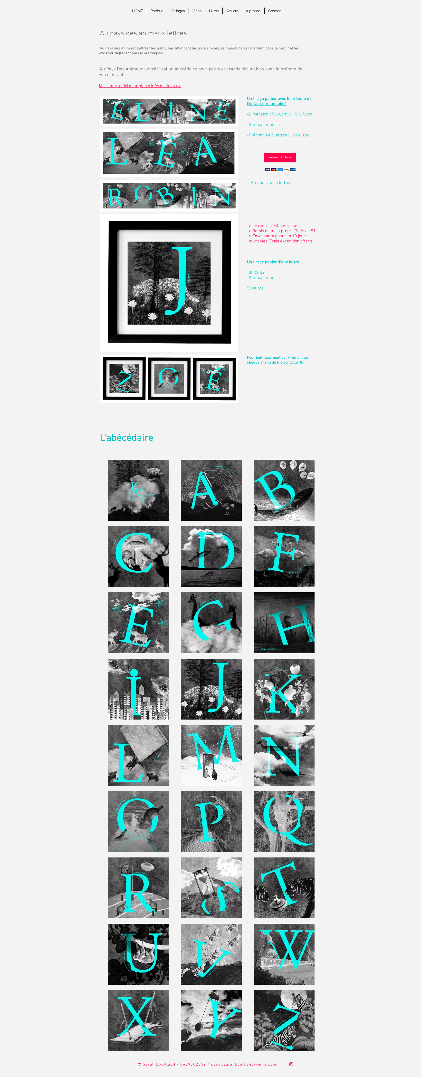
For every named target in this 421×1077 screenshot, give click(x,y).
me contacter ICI (291, 362)
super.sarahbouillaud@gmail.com (245, 1064)
